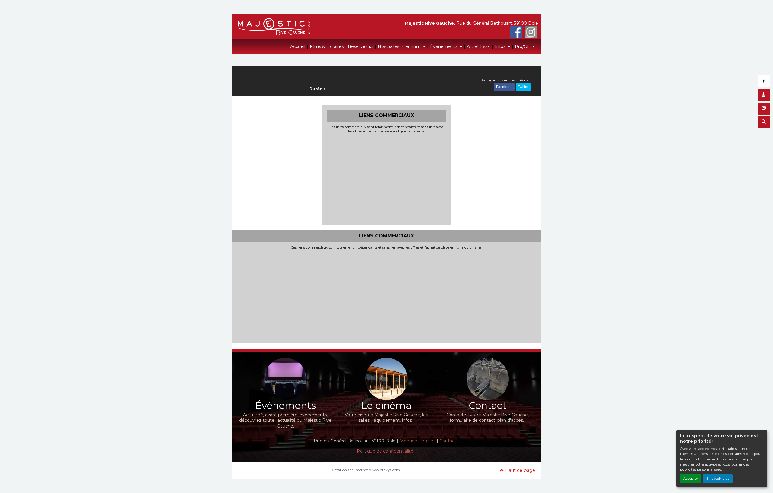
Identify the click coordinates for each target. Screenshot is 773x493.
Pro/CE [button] (523, 46)
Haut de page (519, 470)
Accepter (690, 478)
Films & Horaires (327, 46)
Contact (447, 441)
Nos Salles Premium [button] (400, 46)
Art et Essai (479, 46)
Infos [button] (501, 46)
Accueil (297, 46)
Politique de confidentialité (385, 451)
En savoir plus (717, 478)
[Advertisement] (387, 178)
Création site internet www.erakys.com (366, 470)
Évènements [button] (444, 46)
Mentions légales (417, 441)
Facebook (504, 87)
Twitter (523, 87)
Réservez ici (360, 46)
